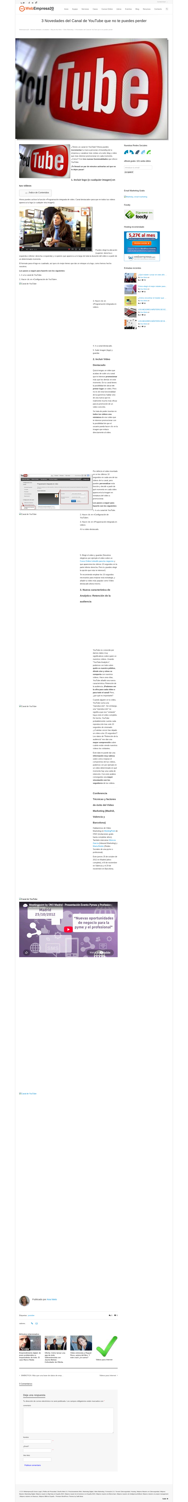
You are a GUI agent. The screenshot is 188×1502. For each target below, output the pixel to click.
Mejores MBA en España (47, 1496)
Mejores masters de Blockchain (106, 1494)
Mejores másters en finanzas (29, 1496)
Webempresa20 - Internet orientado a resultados (34, 29)
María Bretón (98, 846)
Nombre (26, 1437)
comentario (27, 1405)
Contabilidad (161, 2)
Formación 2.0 (109, 1491)
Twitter (20, 1)
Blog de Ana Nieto (56, 29)
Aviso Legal (37, 1491)
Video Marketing (99, 1491)
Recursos (147, 9)
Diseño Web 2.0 (62, 1491)
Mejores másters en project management (155, 1494)
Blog (137, 9)
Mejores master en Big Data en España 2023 (50, 1494)
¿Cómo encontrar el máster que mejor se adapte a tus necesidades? (153, 298)
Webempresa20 (29, 1491)
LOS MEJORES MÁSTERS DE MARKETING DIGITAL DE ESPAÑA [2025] (153, 321)
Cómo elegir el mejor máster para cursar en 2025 (153, 286)
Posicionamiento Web (75, 1491)
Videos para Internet (104, 1360)
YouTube (35, 1)
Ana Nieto (52, 1299)
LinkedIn (31, 1)
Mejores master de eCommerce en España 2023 (80, 1494)
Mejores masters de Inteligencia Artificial (129, 1494)
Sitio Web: (26, 1455)
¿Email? (26, 1446)
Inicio (66, 9)
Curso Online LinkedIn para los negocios (97, 561)
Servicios (85, 9)
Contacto (158, 9)
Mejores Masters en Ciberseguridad (148, 1491)
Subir (164, 1499)
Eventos (128, 9)
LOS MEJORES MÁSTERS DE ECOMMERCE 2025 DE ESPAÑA (153, 309)
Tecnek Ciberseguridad (122, 1491)
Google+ (28, 1)
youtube (31, 1315)
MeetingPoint (110, 831)
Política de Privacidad (49, 1491)
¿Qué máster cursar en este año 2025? (153, 275)
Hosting (133, 1491)
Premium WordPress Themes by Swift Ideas (69, 1496)
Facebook (24, 1)
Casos (95, 9)
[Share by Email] (36, 1323)
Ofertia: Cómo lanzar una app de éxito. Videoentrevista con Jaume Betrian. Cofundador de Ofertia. (55, 1357)
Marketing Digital (88, 1491)
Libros (119, 9)
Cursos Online (107, 9)
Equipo (75, 9)
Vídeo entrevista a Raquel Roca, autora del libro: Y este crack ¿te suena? (80, 1355)
